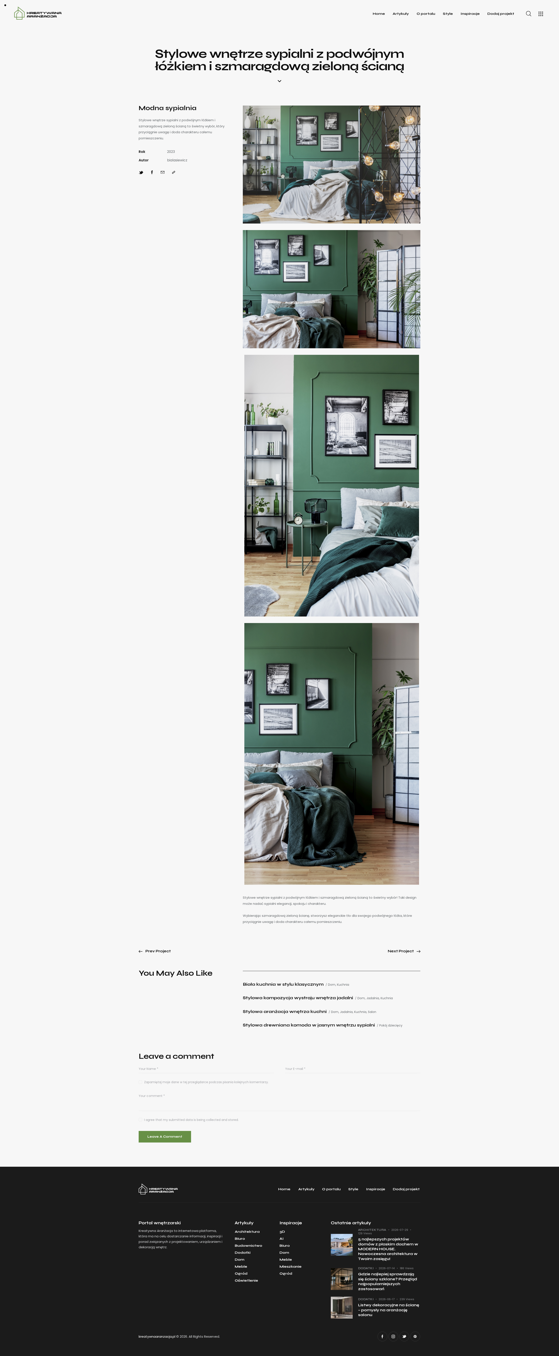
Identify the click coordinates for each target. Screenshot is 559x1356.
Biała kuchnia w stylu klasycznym (283, 984)
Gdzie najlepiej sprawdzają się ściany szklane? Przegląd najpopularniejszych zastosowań (387, 1281)
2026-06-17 (387, 1299)
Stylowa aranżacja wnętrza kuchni (285, 1011)
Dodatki (366, 1268)
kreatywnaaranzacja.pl (157, 1336)
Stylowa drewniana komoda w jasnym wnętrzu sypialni (309, 1025)
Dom (331, 985)
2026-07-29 (399, 1230)
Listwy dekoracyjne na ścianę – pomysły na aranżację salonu (388, 1310)
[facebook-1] (382, 1336)
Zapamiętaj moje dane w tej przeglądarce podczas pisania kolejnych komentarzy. (206, 1082)
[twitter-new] (404, 1336)
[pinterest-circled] (415, 1336)
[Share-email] (162, 172)
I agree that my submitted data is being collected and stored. (191, 1120)
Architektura (372, 1230)
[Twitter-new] (141, 172)
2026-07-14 (387, 1268)
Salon (372, 1012)
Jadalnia (372, 998)
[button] (173, 172)
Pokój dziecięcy (390, 1025)
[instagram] (393, 1336)
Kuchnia (343, 985)
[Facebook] (152, 172)
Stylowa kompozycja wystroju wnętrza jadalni (298, 997)
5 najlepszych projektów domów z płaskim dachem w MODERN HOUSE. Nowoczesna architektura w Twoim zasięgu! (388, 1249)
